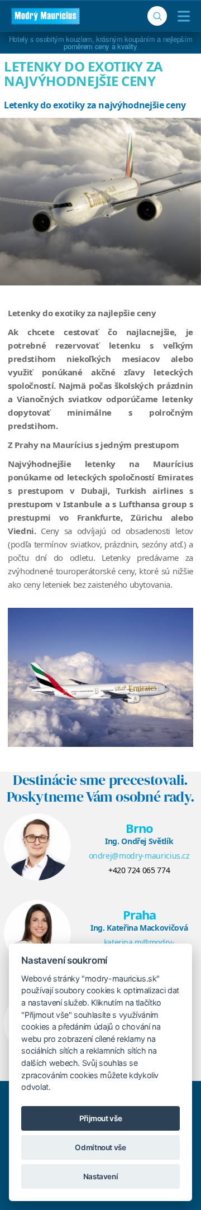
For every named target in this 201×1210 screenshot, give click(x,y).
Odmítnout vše (100, 1147)
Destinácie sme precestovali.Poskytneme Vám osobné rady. (101, 788)
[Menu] (181, 16)
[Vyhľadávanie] (157, 16)
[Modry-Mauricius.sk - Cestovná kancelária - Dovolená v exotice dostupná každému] (45, 16)
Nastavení (100, 1176)
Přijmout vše (100, 1118)
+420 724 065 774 (139, 870)
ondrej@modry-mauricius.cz (139, 855)
